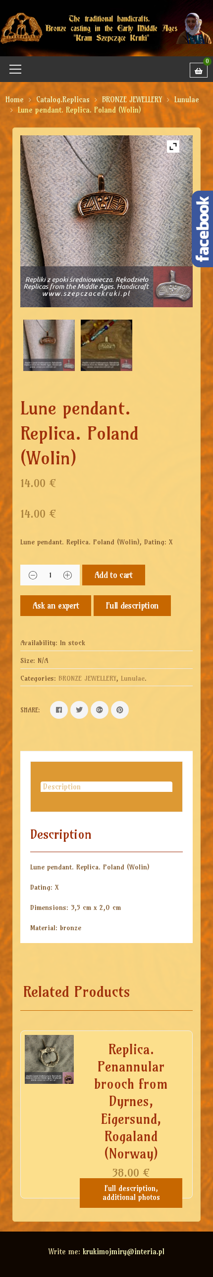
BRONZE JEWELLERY (132, 99)
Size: (27, 660)
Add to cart (114, 575)
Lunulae (186, 99)
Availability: (38, 642)
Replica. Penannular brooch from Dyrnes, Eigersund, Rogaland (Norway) (131, 1101)
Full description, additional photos (131, 1193)
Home (14, 99)
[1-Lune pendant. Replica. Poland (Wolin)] (106, 345)
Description (62, 786)
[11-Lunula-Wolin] (49, 345)
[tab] (106, 787)
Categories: (38, 678)
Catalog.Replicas (63, 99)
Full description (132, 605)
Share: (30, 710)
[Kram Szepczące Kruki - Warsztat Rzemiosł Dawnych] (106, 27)
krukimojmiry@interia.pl (123, 1251)
